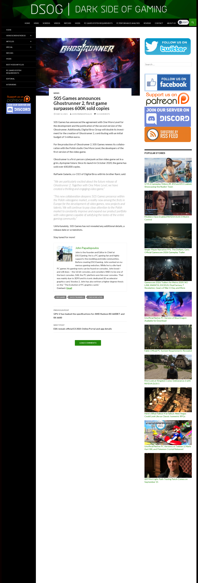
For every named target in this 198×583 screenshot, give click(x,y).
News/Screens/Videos (16, 36)
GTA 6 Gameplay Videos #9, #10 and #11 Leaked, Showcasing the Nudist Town (168, 185)
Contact (159, 23)
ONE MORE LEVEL (95, 297)
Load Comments (88, 343)
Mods (77, 23)
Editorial (10, 79)
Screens (46, 23)
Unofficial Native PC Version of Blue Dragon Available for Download (165, 319)
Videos (57, 23)
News (36, 23)
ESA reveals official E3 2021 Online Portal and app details (83, 327)
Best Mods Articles (15, 65)
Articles (10, 41)
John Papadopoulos (82, 114)
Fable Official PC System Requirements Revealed (168, 350)
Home (27, 23)
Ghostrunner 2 (77, 297)
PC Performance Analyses (128, 23)
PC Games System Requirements (98, 23)
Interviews (11, 85)
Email (69, 288)
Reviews (147, 23)
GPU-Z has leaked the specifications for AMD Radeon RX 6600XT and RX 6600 (89, 314)
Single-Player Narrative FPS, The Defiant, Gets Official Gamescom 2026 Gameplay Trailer (166, 251)
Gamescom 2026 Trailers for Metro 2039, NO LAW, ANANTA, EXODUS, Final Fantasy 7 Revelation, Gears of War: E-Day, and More (166, 285)
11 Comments (103, 114)
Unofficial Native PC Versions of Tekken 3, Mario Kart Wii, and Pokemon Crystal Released (167, 447)
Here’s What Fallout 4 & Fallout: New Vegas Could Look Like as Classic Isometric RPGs (165, 415)
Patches (67, 23)
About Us (171, 23)
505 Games (60, 297)
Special (9, 47)
